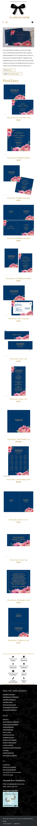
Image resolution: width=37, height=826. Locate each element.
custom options (8, 745)
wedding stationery (9, 699)
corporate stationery (10, 710)
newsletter (13, 674)
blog (23, 682)
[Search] (2, 22)
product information (9, 740)
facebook (24, 660)
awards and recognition (11, 724)
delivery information (9, 742)
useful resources (8, 753)
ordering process (8, 735)
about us (6, 719)
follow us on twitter (9, 767)
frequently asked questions (12, 747)
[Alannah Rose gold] (18, 17)
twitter (13, 660)
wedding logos (8, 702)
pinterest (24, 667)
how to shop (7, 732)
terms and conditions (10, 755)
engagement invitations (11, 697)
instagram (13, 667)
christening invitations (10, 707)
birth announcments (9, 705)
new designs (13, 682)
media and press (8, 727)
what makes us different (11, 722)
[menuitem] (2, 22)
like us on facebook (9, 770)
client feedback (8, 729)
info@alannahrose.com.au (18, 1)
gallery (24, 674)
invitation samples (9, 694)
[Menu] (6, 22)
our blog (5, 750)
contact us (6, 764)
